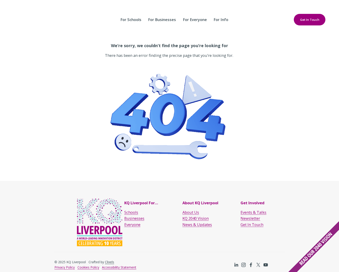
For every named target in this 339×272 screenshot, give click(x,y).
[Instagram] (243, 265)
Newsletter (250, 218)
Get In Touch (309, 20)
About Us (190, 212)
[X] (258, 265)
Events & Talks (253, 212)
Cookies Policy (88, 267)
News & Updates (197, 224)
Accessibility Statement (119, 267)
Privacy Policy (64, 267)
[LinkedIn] (236, 265)
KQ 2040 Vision (195, 218)
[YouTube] (265, 265)
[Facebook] (251, 265)
